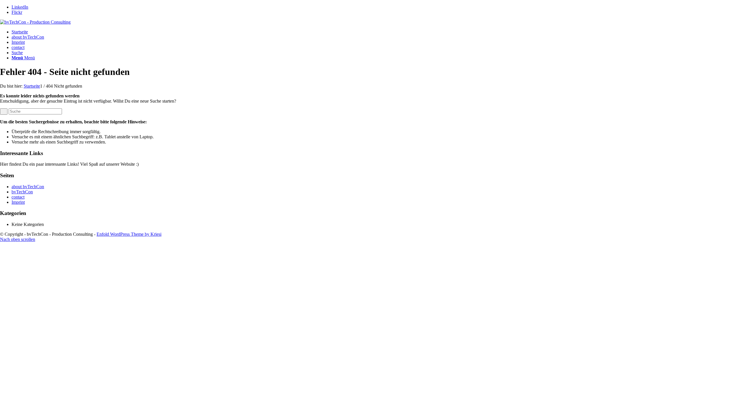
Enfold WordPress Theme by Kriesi (129, 234)
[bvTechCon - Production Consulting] (35, 22)
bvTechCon (22, 191)
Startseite (20, 31)
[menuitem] (375, 52)
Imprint (18, 42)
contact (18, 47)
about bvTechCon (28, 37)
